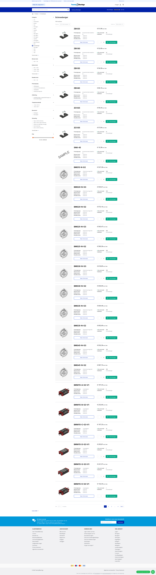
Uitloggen (62, 541)
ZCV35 (77, 128)
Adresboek (62, 535)
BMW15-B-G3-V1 (81, 405)
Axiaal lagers (87, 541)
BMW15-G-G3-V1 (81, 464)
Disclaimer (34, 545)
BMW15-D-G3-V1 (81, 444)
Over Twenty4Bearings (37, 531)
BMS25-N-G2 (80, 246)
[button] (43, 17)
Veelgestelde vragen (37, 543)
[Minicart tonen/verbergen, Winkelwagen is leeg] (123, 5)
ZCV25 (77, 108)
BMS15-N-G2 (80, 167)
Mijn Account (63, 531)
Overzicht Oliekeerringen (90, 539)
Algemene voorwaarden (37, 549)
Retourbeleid (35, 541)
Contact (34, 533)
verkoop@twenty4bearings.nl (58, 523)
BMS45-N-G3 (80, 345)
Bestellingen (62, 533)
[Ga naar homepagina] (32, 14)
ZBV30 (77, 48)
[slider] (32, 137)
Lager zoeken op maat (89, 531)
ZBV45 (77, 88)
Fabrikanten (87, 543)
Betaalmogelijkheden (37, 537)
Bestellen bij (35, 535)
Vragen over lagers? (88, 545)
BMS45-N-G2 (80, 365)
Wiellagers (117, 545)
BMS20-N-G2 (80, 207)
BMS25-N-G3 (80, 227)
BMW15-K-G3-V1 (81, 484)
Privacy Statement (36, 547)
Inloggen (62, 539)
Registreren (62, 537)
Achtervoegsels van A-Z (89, 533)
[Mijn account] (120, 5)
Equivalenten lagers (88, 535)
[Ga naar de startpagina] (78, 4)
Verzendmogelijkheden (37, 539)
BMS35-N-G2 (80, 326)
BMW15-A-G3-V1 (81, 385)
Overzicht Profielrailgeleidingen (91, 537)
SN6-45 (77, 147)
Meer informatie (84, 42)
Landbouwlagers (119, 547)
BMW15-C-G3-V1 (81, 424)
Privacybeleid (97, 573)
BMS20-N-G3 (80, 187)
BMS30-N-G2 (80, 286)
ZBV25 (77, 29)
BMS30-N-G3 (80, 266)
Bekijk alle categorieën (38, 4)
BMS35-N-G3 (80, 306)
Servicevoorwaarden (107, 573)
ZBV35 (77, 68)
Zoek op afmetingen (76, 9)
